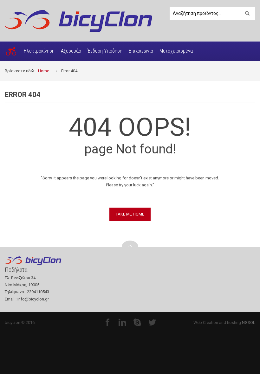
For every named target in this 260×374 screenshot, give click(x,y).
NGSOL (248, 322)
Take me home (130, 214)
